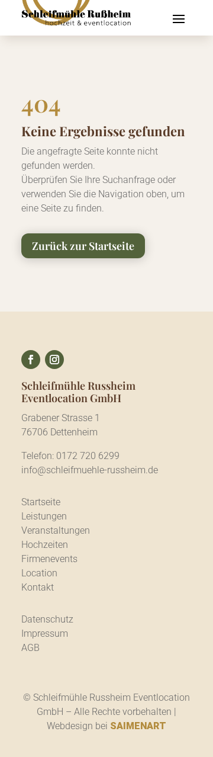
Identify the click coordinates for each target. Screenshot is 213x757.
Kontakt (37, 587)
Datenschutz (47, 619)
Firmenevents (49, 558)
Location (39, 573)
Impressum (44, 633)
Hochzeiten (44, 544)
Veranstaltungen (55, 530)
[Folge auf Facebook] (30, 359)
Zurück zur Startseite (83, 246)
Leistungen (44, 516)
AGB (30, 647)
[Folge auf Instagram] (54, 359)
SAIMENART (138, 726)
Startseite (40, 502)
